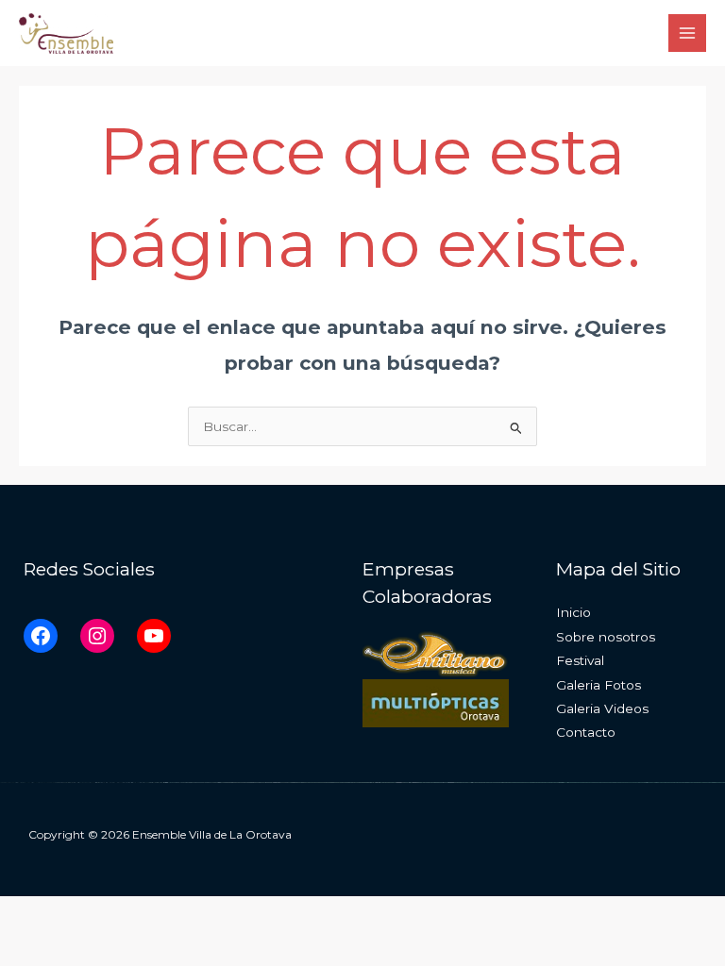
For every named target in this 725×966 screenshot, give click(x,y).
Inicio (573, 612)
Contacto (585, 732)
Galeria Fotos (598, 684)
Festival (580, 660)
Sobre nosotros (605, 636)
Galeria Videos (602, 708)
